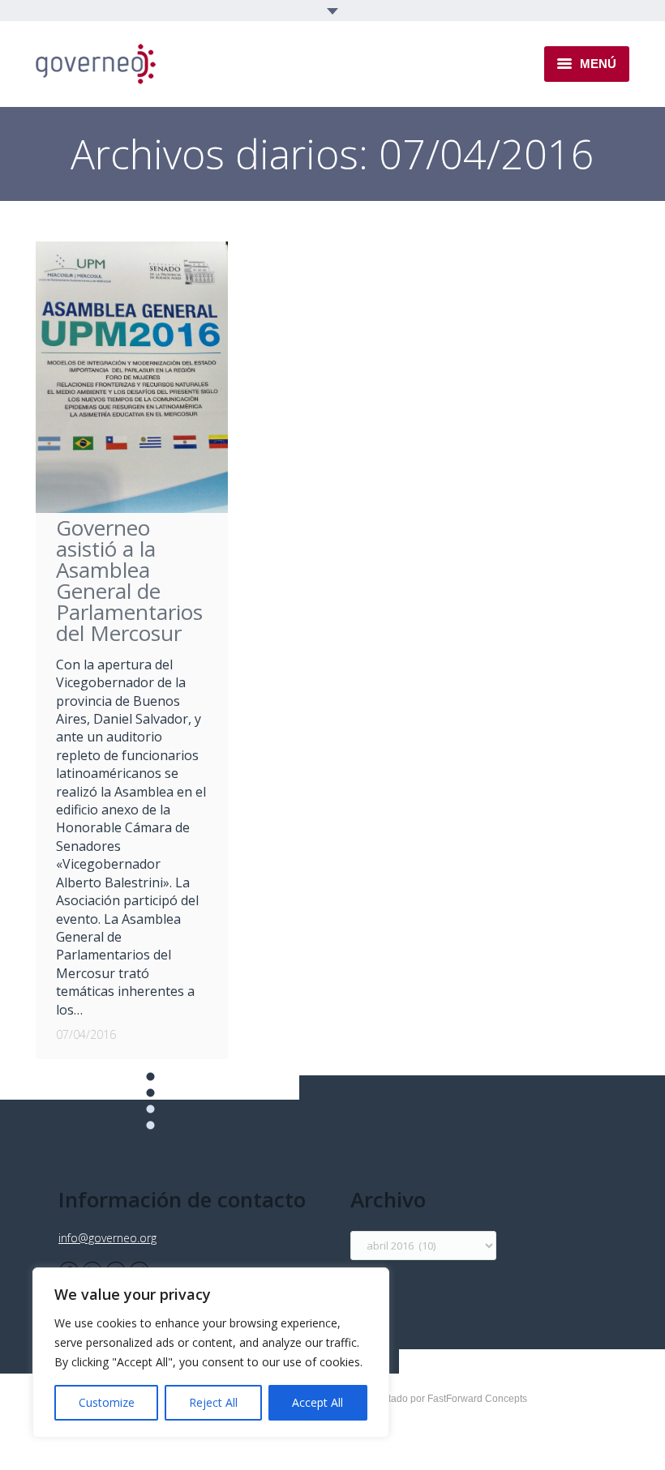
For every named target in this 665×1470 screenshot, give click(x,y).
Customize (107, 1402)
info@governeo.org (107, 1238)
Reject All (213, 1402)
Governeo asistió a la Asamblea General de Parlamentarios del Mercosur (129, 580)
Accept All (317, 1402)
